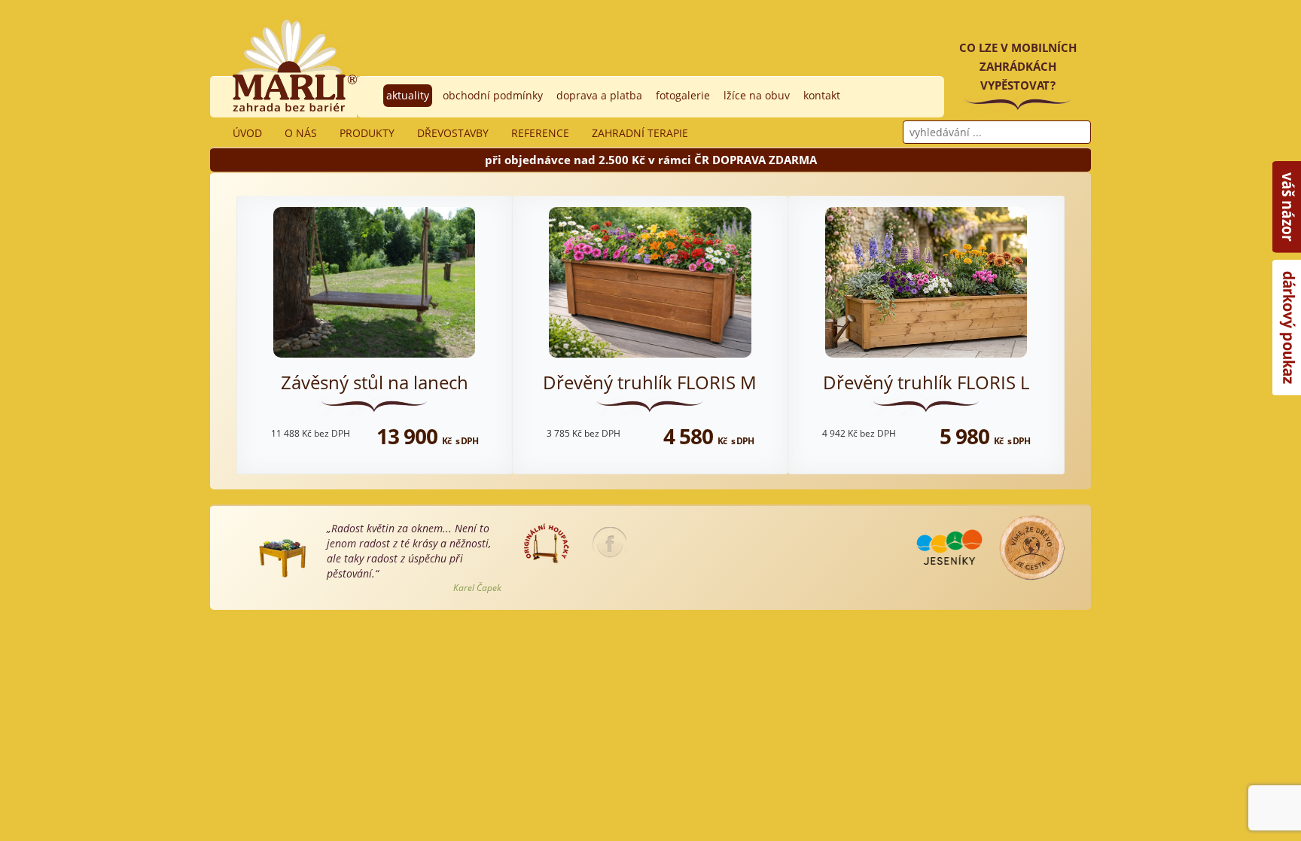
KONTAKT (821, 95)
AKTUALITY (407, 95)
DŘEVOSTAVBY (453, 133)
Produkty (367, 133)
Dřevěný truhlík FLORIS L (926, 382)
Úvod (247, 133)
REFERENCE (540, 133)
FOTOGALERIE (683, 95)
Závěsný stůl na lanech (374, 382)
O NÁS (301, 133)
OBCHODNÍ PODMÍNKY (493, 95)
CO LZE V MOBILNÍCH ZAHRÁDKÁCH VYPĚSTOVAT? (1018, 66)
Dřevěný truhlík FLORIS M (650, 382)
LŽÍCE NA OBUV (757, 95)
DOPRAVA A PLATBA (599, 95)
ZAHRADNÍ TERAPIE (640, 133)
